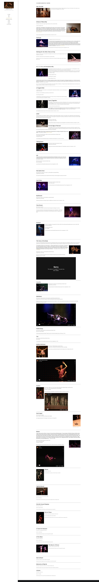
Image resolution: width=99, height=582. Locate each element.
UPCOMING (9, 14)
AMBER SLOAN (9, 8)
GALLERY (9, 20)
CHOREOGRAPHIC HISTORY (9, 19)
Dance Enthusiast (62, 45)
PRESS (9, 16)
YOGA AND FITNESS (9, 24)
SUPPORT (9, 21)
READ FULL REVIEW (49, 132)
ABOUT (9, 15)
